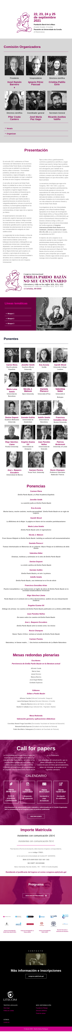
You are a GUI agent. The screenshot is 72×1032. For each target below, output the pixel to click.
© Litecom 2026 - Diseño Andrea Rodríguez (36, 1029)
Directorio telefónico (41, 1010)
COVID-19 (6, 1022)
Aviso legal (6, 1008)
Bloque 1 (11, 314)
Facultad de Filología (42, 1008)
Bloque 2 (11, 318)
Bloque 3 (11, 323)
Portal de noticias (40, 1013)
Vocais (10, 128)
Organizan (11, 134)
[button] (69, 3)
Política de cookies (9, 1010)
